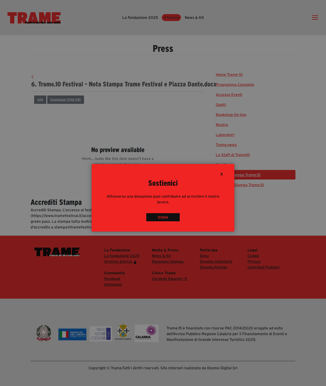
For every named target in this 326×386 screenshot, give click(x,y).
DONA (163, 217)
